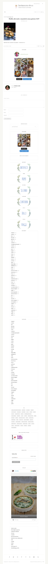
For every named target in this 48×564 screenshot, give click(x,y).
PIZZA (12, 277)
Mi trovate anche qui (14, 536)
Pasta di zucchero (14, 270)
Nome (5, 109)
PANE (12, 267)
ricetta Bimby (26, 419)
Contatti (12, 541)
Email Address (15, 457)
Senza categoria (14, 300)
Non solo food (22, 417)
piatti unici (13, 275)
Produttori (13, 285)
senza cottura (24, 421)
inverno (18, 415)
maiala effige (30, 415)
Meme (35, 415)
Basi (12, 236)
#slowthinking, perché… (15, 548)
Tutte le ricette (13, 528)
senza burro (18, 421)
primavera (13, 419)
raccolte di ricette (14, 287)
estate (12, 252)
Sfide (29, 423)
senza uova (25, 423)
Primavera (13, 280)
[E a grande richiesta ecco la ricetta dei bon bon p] (18, 67)
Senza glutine (13, 301)
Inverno (12, 259)
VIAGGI (12, 543)
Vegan (12, 308)
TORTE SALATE (17, 425)
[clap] (13, 520)
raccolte (21, 419)
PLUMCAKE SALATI (14, 278)
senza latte (14, 423)
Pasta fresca (13, 272)
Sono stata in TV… (14, 546)
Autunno (12, 234)
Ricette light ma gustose (15, 529)
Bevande (12, 237)
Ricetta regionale (14, 292)
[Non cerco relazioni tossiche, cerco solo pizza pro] (24, 74)
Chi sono (12, 533)
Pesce (12, 273)
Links (12, 539)
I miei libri (12, 534)
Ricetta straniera (14, 293)
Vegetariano (14, 427)
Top (43, 561)
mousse (13, 417)
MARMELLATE (13, 265)
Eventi (12, 254)
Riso (12, 295)
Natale (17, 417)
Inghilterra (14, 415)
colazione (13, 242)
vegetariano (13, 310)
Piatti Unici (31, 417)
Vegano (29, 425)
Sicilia (33, 423)
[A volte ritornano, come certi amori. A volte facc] (24, 67)
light (22, 415)
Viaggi (12, 311)
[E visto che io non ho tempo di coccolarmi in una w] (30, 61)
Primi (12, 282)
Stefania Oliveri (8, 46)
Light (12, 262)
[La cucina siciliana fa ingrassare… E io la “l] (24, 61)
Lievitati (12, 260)
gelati (12, 255)
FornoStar (17, 470)
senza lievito (19, 423)
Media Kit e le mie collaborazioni (16, 538)
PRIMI (17, 419)
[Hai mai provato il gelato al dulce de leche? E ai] (18, 61)
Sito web (5, 115)
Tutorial (12, 306)
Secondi (12, 298)
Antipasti (12, 232)
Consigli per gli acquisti (15, 244)
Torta (12, 305)
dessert (12, 247)
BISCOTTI (12, 239)
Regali (12, 290)
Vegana (25, 425)
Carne (12, 241)
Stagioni (12, 303)
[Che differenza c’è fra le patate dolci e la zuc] (18, 74)
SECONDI (13, 421)
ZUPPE (12, 315)
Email (5, 112)
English (12, 250)
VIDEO (12, 544)
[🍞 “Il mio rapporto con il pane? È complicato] (30, 74)
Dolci (12, 249)
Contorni (12, 245)
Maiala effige (13, 264)
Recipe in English (14, 288)
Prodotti (12, 283)
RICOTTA (31, 419)
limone (25, 415)
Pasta (12, 269)
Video (12, 313)
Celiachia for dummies (15, 531)
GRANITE (12, 257)
